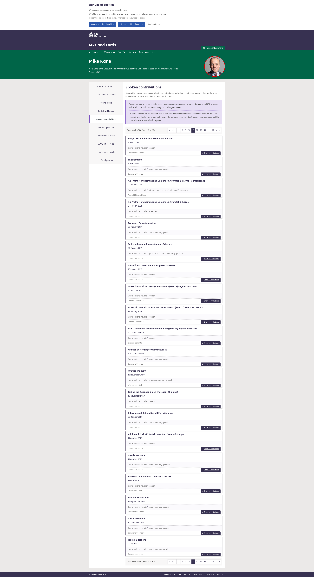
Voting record (106, 103)
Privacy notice (198, 574)
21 (213, 130)
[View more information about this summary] (173, 145)
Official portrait (106, 160)
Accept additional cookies (102, 24)
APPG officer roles (106, 144)
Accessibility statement (216, 574)
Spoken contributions (106, 119)
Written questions (106, 127)
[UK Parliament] (99, 35)
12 (197, 130)
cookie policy (139, 18)
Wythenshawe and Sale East (129, 69)
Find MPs (121, 52)
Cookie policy (169, 574)
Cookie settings (154, 24)
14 (205, 130)
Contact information (106, 86)
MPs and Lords (102, 45)
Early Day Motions (106, 111)
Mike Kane (132, 52)
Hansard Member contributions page (145, 120)
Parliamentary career (106, 94)
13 (201, 130)
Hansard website (136, 117)
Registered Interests (106, 136)
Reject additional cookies (132, 24)
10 (189, 130)
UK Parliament (94, 52)
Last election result (106, 152)
